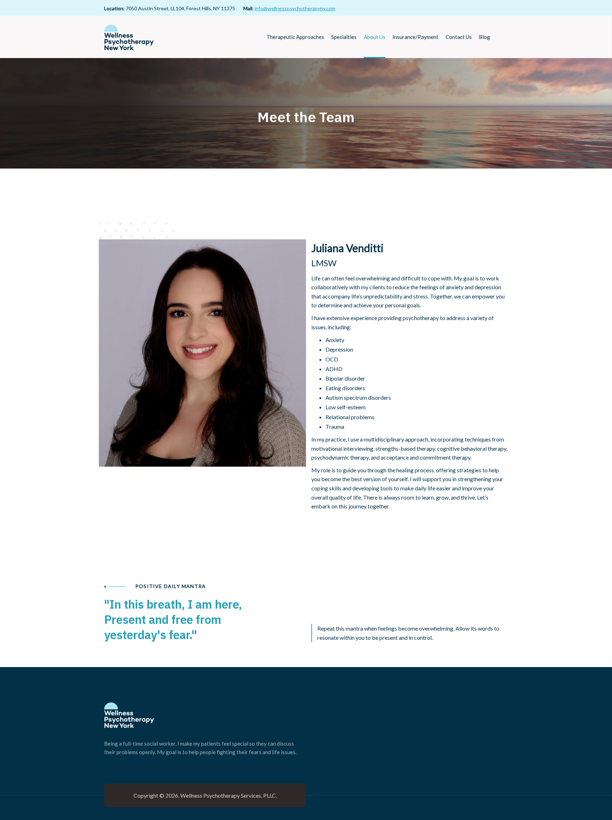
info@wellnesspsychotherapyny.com (295, 8)
